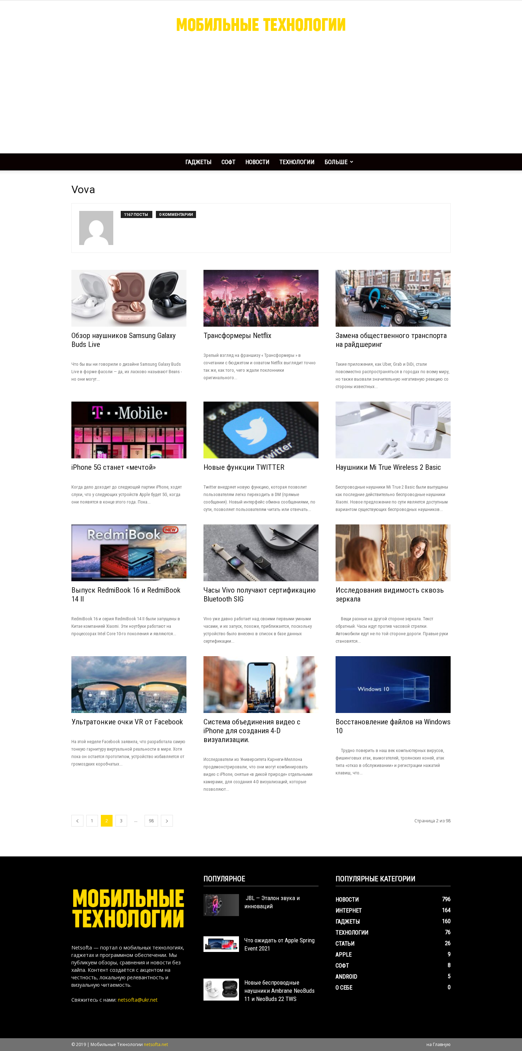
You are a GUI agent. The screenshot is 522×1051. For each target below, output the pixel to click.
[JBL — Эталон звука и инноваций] (221, 905)
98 (151, 821)
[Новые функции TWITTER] (261, 430)
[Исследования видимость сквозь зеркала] (393, 552)
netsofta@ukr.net (138, 999)
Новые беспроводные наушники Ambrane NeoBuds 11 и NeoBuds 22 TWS (279, 990)
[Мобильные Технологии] (261, 24)
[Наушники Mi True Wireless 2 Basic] (393, 430)
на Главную (438, 1044)
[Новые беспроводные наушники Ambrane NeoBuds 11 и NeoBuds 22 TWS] (221, 990)
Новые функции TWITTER (243, 467)
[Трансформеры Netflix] (261, 298)
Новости (257, 161)
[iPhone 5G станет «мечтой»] (128, 430)
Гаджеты (198, 161)
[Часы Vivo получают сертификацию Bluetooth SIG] (261, 552)
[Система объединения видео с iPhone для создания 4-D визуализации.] (261, 684)
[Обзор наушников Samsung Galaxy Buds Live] (128, 298)
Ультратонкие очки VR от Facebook (127, 722)
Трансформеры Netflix (237, 335)
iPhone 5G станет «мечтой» (113, 467)
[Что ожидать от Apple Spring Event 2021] (221, 944)
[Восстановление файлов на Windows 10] (393, 684)
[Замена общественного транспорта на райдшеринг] (393, 298)
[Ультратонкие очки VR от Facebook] (128, 684)
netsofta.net (156, 1044)
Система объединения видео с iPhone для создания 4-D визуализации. (251, 731)
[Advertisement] (261, 100)
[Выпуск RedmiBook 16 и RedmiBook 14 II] (128, 552)
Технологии (297, 161)
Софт (228, 161)
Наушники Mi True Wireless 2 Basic (388, 467)
